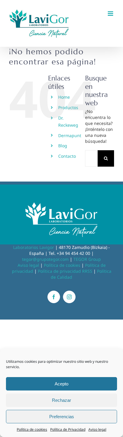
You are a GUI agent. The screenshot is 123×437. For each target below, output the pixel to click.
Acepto (61, 383)
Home (64, 97)
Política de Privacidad (67, 429)
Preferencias (61, 416)
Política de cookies (32, 429)
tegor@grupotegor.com (45, 259)
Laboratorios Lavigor (33, 247)
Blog (62, 145)
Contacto (67, 156)
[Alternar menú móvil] (111, 13)
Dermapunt (69, 135)
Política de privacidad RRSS (65, 271)
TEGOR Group (87, 259)
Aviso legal (97, 429)
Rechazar (61, 400)
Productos (68, 107)
